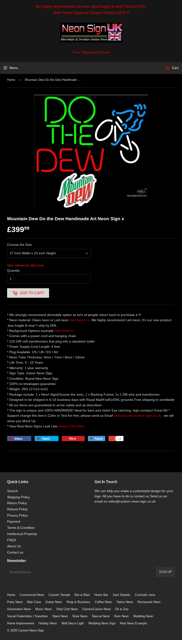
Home (11, 80)
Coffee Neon (103, 602)
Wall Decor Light (72, 623)
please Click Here (71, 426)
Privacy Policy (17, 515)
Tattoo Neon (124, 602)
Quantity (13, 270)
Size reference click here (25, 265)
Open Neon (60, 616)
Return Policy (17, 503)
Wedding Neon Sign (101, 623)
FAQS (11, 540)
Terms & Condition (21, 528)
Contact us (15, 552)
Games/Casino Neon (96, 609)
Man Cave (34, 602)
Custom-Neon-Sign (31, 630)
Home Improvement (20, 623)
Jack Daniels (121, 595)
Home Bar (101, 595)
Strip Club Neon (67, 609)
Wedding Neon (143, 616)
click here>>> (79, 320)
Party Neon (15, 602)
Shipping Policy (18, 497)
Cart (174, 68)
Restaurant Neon (148, 602)
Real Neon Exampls (133, 623)
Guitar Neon (54, 602)
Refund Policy (17, 509)
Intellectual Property (22, 534)
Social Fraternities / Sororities (27, 616)
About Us (14, 546)
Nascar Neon (101, 616)
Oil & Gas (122, 609)
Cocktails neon (145, 595)
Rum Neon (121, 616)
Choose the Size (19, 245)
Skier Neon (79, 616)
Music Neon (43, 609)
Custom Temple (59, 595)
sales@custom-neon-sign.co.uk (138, 415)
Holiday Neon (48, 623)
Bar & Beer (82, 595)
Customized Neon (32, 595)
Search (12, 491)
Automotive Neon (19, 609)
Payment (13, 521)
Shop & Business (78, 602)
